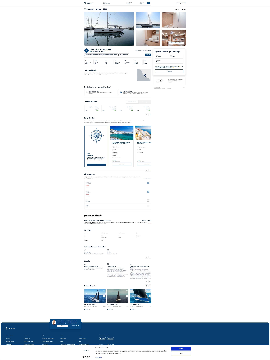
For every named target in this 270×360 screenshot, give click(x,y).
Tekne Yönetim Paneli (29, 344)
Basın (61, 341)
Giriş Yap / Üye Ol (181, 3)
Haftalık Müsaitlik (132, 102)
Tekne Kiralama (9, 335)
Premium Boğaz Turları (47, 341)
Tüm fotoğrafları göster (176, 42)
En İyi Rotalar (9, 344)
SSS (80, 341)
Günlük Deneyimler (10, 341)
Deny (181, 353)
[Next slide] (104, 296)
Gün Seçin (145, 102)
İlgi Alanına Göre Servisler (48, 338)
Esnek (142, 3)
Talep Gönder (122, 163)
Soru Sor (148, 54)
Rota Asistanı (45, 344)
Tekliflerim (8, 338)
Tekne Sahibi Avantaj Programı (67, 344)
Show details (98, 357)
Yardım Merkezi (82, 338)
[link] (144, 75)
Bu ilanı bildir (157, 87)
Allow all (181, 348)
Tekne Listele (27, 338)
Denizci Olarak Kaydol (29, 341)
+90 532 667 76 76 (75, 325)
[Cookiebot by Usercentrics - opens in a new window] (86, 357)
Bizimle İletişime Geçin (84, 344)
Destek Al (62, 325)
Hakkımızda (63, 338)
